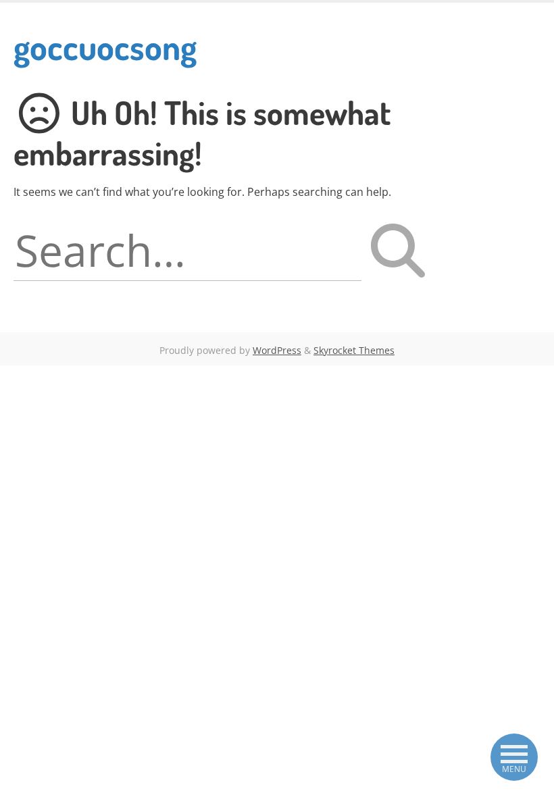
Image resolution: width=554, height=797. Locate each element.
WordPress (277, 350)
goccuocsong (105, 46)
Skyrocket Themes (354, 350)
